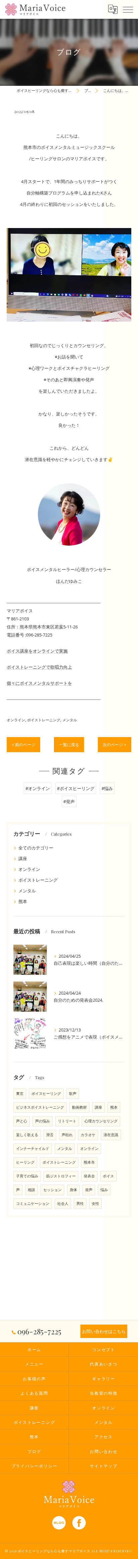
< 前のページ (23, 744)
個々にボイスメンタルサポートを (39, 683)
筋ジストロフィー (61, 1176)
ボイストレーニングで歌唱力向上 (39, 667)
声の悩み (42, 1121)
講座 (22, 858)
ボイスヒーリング (46, 1093)
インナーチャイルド (32, 1148)
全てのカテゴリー (35, 848)
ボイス (108, 1176)
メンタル (69, 719)
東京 (19, 1093)
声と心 (21, 1121)
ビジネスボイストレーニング (40, 1107)
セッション (52, 1189)
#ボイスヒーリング (75, 788)
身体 (73, 1189)
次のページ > (114, 744)
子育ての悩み (27, 1176)
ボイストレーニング (43, 719)
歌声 (72, 1093)
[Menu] (127, 9)
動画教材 (79, 1107)
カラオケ (88, 1134)
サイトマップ (104, 1465)
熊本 (22, 901)
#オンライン (37, 788)
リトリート (67, 1121)
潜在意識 (111, 1134)
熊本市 (89, 1162)
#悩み (107, 788)
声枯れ (67, 1134)
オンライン (16, 719)
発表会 (89, 1176)
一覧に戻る (69, 744)
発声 (88, 1189)
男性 (80, 1203)
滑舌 (50, 1134)
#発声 (69, 801)
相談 (31, 1189)
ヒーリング (25, 1162)
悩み (104, 1189)
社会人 (62, 1203)
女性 (95, 1203)
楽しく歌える (27, 1134)
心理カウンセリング (101, 1121)
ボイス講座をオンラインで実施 (37, 651)
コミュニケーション (32, 1203)
